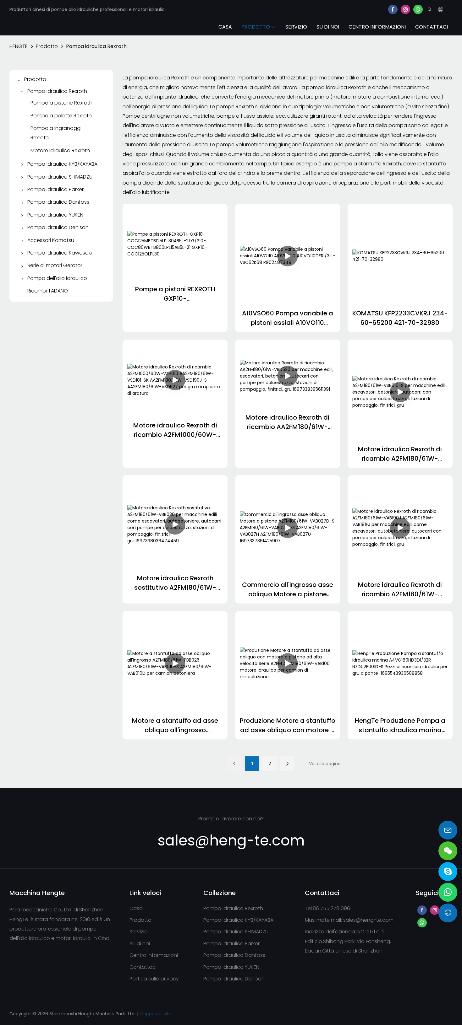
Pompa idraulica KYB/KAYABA (238, 920)
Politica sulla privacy (154, 978)
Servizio (138, 931)
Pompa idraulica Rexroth (96, 46)
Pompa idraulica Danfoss (234, 955)
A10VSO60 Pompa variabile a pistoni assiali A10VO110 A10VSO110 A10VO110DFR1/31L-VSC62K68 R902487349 (287, 318)
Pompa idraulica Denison (234, 978)
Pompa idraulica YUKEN (231, 967)
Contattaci (143, 967)
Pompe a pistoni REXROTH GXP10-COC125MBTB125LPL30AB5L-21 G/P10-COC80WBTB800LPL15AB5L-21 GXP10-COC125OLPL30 (175, 294)
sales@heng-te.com (368, 920)
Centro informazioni (153, 955)
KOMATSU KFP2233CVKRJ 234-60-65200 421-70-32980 (400, 318)
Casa (136, 908)
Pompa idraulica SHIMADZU (235, 931)
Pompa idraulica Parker (231, 943)
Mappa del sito (156, 1014)
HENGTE (18, 46)
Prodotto (47, 46)
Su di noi (139, 943)
